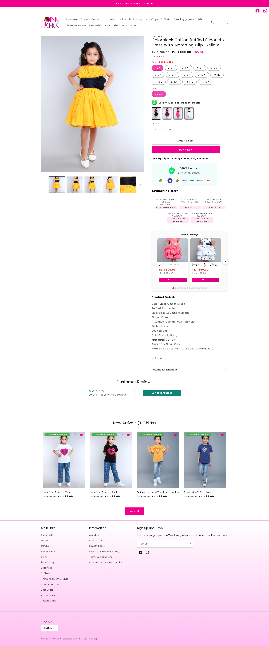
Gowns (45, 546)
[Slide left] (44, 184)
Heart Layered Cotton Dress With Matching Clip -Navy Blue (205, 265)
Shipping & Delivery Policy (104, 551)
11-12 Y (158, 81)
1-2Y (157, 67)
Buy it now (186, 149)
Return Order (48, 600)
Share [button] (158, 358)
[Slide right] (140, 184)
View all (134, 511)
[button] (212, 22)
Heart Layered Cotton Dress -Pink (172, 265)
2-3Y (171, 67)
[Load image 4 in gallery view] (110, 184)
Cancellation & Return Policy (106, 562)
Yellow (159, 94)
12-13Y (174, 81)
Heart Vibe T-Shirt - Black (104, 492)
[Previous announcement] (79, 3)
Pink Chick (54, 639)
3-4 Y (185, 67)
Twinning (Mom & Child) (55, 578)
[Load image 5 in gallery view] (128, 184)
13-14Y (189, 81)
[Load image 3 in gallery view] (92, 184)
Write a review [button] (162, 393)
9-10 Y (202, 74)
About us (94, 535)
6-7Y (158, 74)
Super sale (47, 535)
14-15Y (205, 81)
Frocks (45, 540)
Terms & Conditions (101, 557)
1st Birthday (47, 562)
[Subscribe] (189, 543)
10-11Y (217, 74)
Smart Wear (48, 551)
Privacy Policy (97, 546)
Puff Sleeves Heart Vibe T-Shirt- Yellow (158, 492)
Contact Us (95, 540)
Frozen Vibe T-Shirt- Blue (197, 492)
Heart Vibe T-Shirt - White (57, 492)
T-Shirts (45, 573)
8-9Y (187, 74)
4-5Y (200, 67)
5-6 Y (214, 67)
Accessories (48, 595)
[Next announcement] (189, 3)
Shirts (44, 557)
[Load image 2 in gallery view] (74, 184)
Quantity (156, 123)
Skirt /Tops (47, 568)
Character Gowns (51, 584)
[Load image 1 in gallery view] (57, 184)
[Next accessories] (225, 262)
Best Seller (47, 590)
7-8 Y (172, 74)
